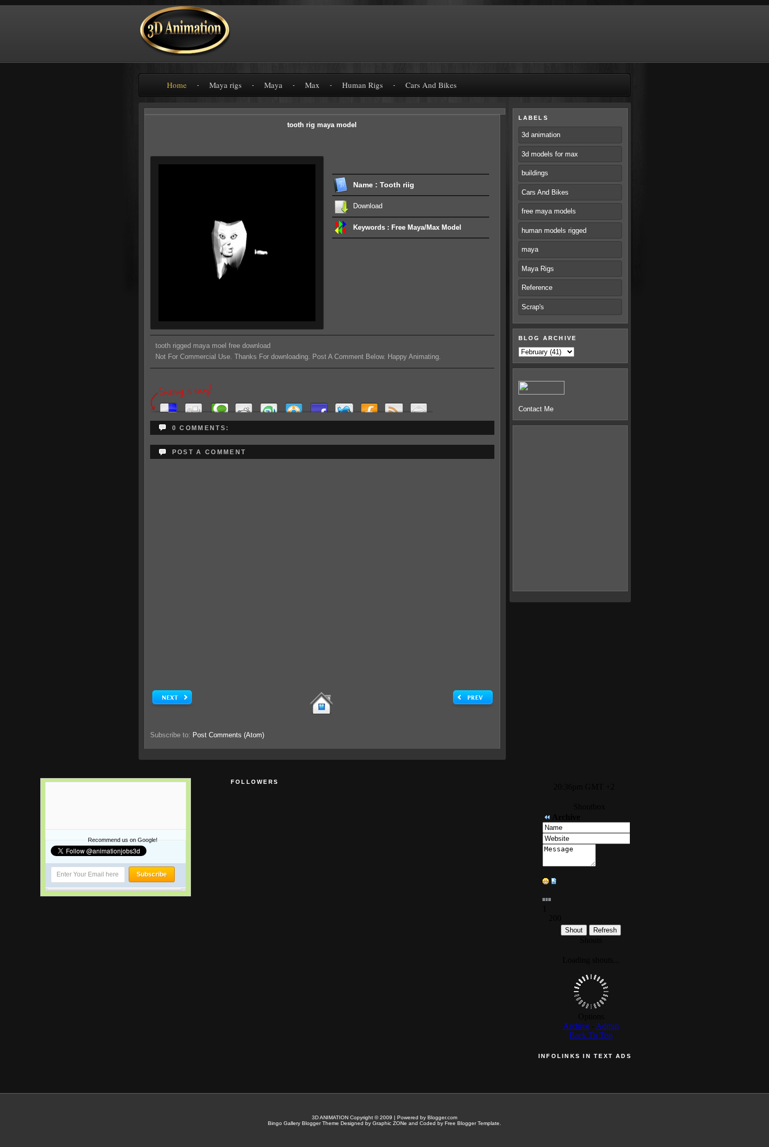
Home (177, 85)
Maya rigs (225, 85)
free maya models (549, 211)
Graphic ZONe (389, 1123)
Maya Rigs (538, 269)
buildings (535, 173)
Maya (273, 85)
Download (367, 206)
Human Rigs (362, 85)
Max (312, 85)
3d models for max (550, 154)
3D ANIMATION (330, 1117)
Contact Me (535, 409)
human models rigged (554, 230)
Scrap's (533, 307)
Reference (537, 287)
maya (530, 249)
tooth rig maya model (322, 125)
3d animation (541, 135)
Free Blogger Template (472, 1123)
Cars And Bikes (431, 85)
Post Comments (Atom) (228, 735)
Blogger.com (442, 1117)
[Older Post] (472, 706)
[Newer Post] (172, 706)
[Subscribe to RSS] (393, 404)
